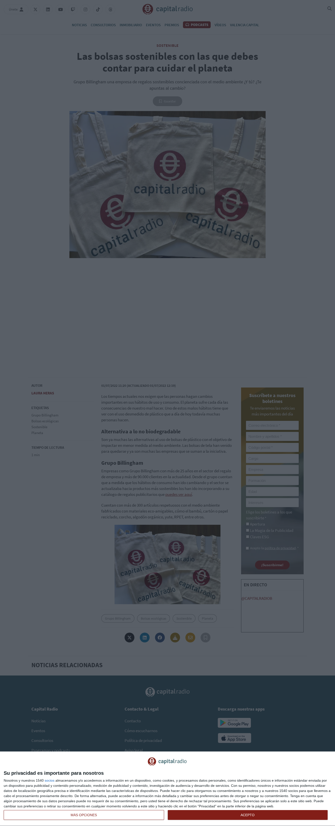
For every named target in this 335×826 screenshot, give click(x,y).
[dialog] (167, 789)
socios (49, 780)
